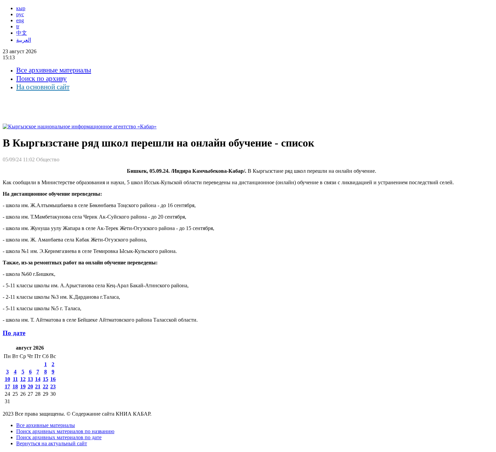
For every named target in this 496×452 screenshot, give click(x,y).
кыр (20, 8)
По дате (14, 332)
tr (17, 26)
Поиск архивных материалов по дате (59, 437)
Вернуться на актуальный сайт (51, 443)
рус (20, 14)
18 (15, 386)
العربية (23, 40)
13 (30, 379)
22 (45, 386)
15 (45, 379)
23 (53, 386)
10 (7, 379)
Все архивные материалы (53, 70)
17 (7, 386)
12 (23, 379)
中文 (21, 33)
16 (53, 379)
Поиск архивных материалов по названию (65, 431)
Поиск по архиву (41, 78)
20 (30, 386)
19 (23, 386)
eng (20, 20)
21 (37, 386)
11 (15, 379)
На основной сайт (43, 87)
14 (37, 379)
